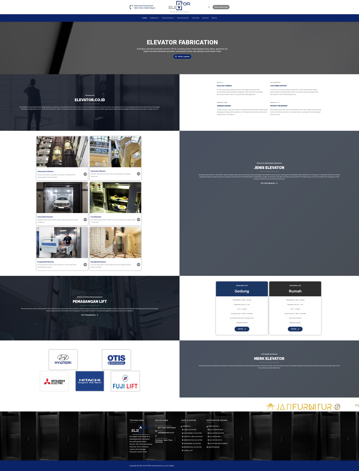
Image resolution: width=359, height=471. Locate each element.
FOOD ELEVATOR (190, 430)
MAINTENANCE (214, 447)
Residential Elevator (98, 262)
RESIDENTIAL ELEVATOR (192, 447)
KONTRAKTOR (213, 426)
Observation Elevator (45, 171)
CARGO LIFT (188, 450)
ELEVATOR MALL (216, 436)
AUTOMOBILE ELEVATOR (193, 433)
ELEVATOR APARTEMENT (219, 443)
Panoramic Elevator (98, 171)
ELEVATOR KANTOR (217, 433)
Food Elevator (96, 217)
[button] (182, 56)
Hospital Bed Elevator (45, 262)
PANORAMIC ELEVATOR (192, 443)
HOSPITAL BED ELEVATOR (193, 436)
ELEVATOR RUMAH (216, 430)
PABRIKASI (186, 426)
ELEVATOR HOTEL (216, 440)
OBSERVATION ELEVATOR (193, 440)
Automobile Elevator (45, 217)
